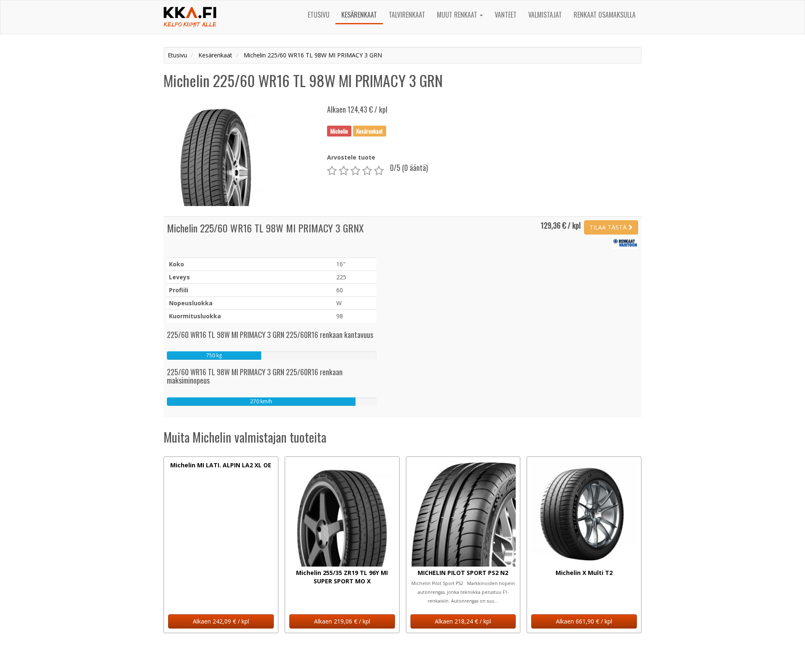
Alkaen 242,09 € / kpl (221, 621)
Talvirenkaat (407, 15)
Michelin (339, 130)
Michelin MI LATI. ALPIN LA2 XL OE (220, 465)
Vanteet (506, 15)
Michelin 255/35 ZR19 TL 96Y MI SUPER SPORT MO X (342, 577)
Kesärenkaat (359, 15)
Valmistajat (545, 15)
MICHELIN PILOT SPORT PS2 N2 (463, 573)
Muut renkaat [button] (458, 15)
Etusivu (319, 15)
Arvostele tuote (351, 157)
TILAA (608, 227)
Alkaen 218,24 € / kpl (463, 621)
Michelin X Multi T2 (584, 573)
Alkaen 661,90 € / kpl (584, 621)
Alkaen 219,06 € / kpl (342, 621)
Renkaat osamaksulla (605, 15)
